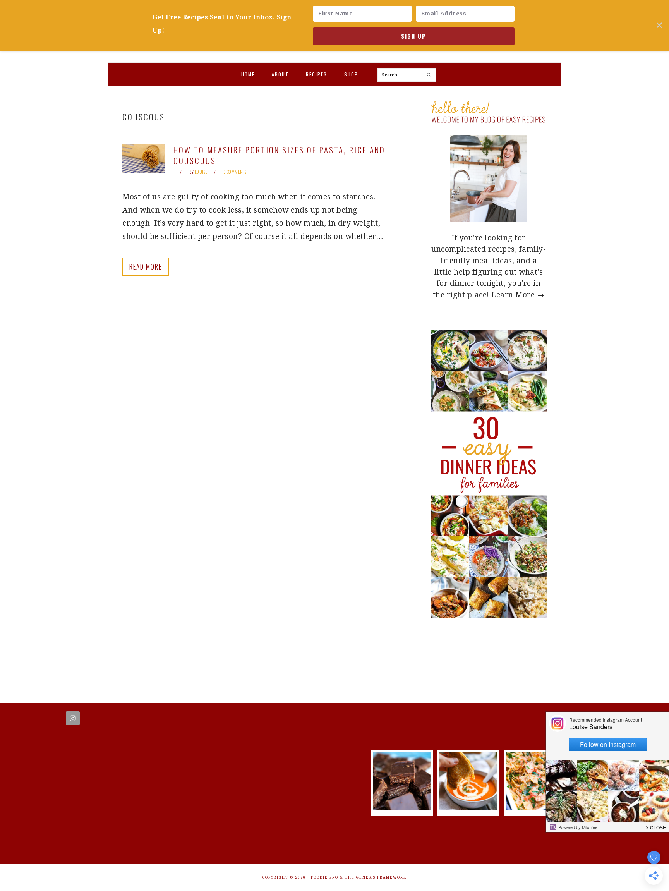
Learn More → (517, 294)
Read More (145, 266)
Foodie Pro (324, 877)
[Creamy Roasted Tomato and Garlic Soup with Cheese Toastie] (468, 807)
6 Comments (235, 172)
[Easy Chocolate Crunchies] (402, 807)
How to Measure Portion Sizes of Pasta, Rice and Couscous (279, 155)
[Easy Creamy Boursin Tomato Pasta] (535, 807)
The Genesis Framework (376, 877)
